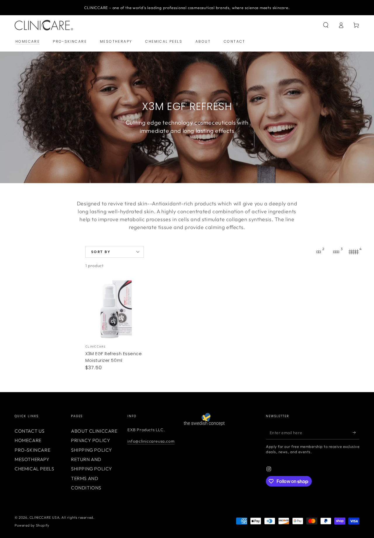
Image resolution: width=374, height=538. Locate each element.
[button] (325, 25)
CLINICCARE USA (44, 517)
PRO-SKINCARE (32, 450)
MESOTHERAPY (32, 459)
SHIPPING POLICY (91, 450)
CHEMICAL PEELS (34, 469)
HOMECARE (28, 440)
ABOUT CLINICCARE (94, 431)
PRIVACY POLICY (90, 440)
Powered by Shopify (32, 525)
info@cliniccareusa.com (150, 441)
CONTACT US (30, 431)
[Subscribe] (356, 432)
